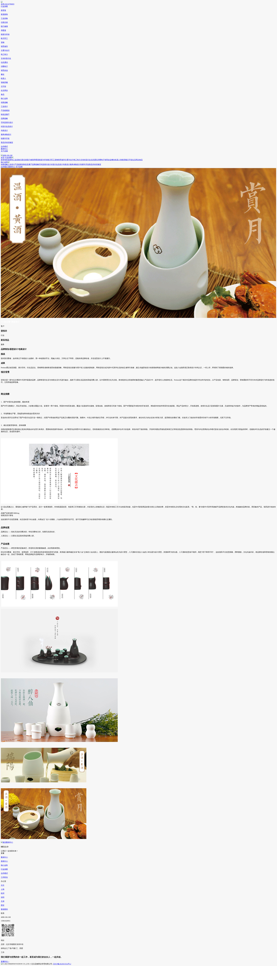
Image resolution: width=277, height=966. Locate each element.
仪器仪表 (4, 22)
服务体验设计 (6, 134)
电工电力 (4, 54)
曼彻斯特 (4, 909)
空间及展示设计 (7, 122)
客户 (2, 326)
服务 (2, 344)
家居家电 (4, 14)
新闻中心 (4, 861)
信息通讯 (4, 62)
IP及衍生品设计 (7, 126)
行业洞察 (4, 6)
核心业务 (4, 98)
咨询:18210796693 (7, 4)
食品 (2, 94)
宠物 (2, 42)
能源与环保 (5, 34)
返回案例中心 (8, 842)
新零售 (3, 10)
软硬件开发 (5, 138)
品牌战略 (4, 118)
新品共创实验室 (7, 142)
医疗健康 (4, 26)
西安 (2, 905)
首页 (2, 157)
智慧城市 (4, 46)
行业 (2, 335)
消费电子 (4, 66)
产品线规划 (5, 110)
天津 (2, 901)
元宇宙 (3, 86)
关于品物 (4, 151)
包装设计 (4, 130)
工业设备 (4, 18)
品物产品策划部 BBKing (10, 513)
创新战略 (4, 102)
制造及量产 (5, 114)
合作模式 (4, 146)
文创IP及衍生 (6, 58)
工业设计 (4, 106)
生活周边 (4, 90)
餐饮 (2, 74)
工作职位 (4, 877)
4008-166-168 (7, 155)
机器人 (3, 78)
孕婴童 (3, 30)
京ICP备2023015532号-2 (62, 964)
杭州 (2, 893)
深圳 (2, 897)
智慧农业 (4, 70)
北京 (2, 885)
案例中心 (4, 149)
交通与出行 (5, 50)
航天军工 (4, 38)
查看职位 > (5, 961)
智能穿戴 (4, 82)
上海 (2, 889)
